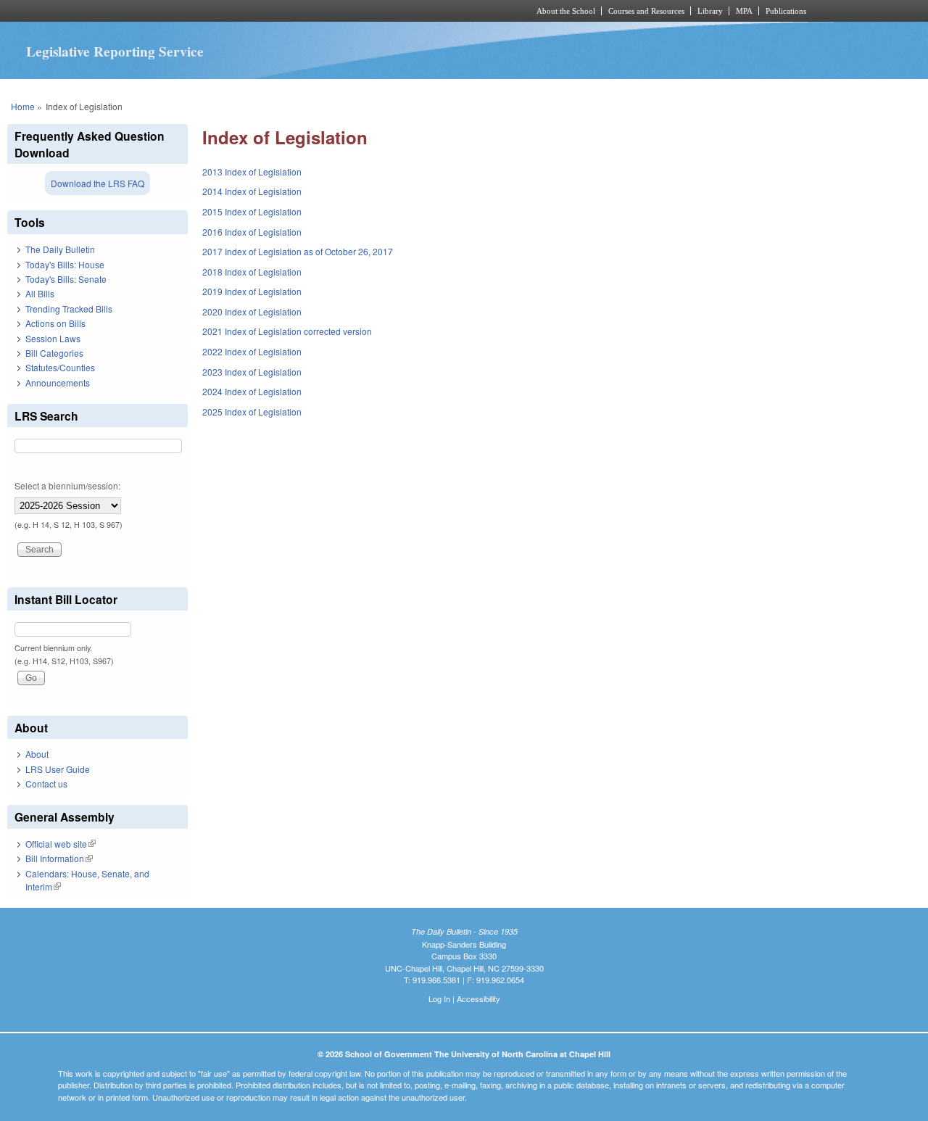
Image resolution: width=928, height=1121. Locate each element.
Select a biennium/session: (67, 485)
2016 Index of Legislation (252, 232)
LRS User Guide (57, 769)
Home (23, 106)
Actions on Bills (55, 323)
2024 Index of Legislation (252, 391)
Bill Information (59, 858)
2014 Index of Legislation (252, 191)
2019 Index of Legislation (252, 291)
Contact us (46, 783)
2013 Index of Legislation (252, 171)
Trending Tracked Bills (68, 308)
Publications (786, 11)
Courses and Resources (646, 11)
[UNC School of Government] (272, 11)
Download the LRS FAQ (97, 183)
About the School (565, 11)
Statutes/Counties (60, 367)
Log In (439, 998)
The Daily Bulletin (60, 249)
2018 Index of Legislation (252, 271)
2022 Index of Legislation (252, 351)
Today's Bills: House (64, 264)
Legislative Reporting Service (115, 51)
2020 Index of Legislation (252, 311)
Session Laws (52, 338)
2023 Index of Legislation (252, 371)
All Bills (39, 293)
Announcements (57, 382)
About (37, 754)
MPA (744, 11)
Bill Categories (54, 353)
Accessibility (478, 998)
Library (710, 11)
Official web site (60, 843)
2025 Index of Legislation (252, 411)
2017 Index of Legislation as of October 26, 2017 (297, 251)
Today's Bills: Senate (66, 279)
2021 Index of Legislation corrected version (287, 331)
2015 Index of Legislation (252, 211)
